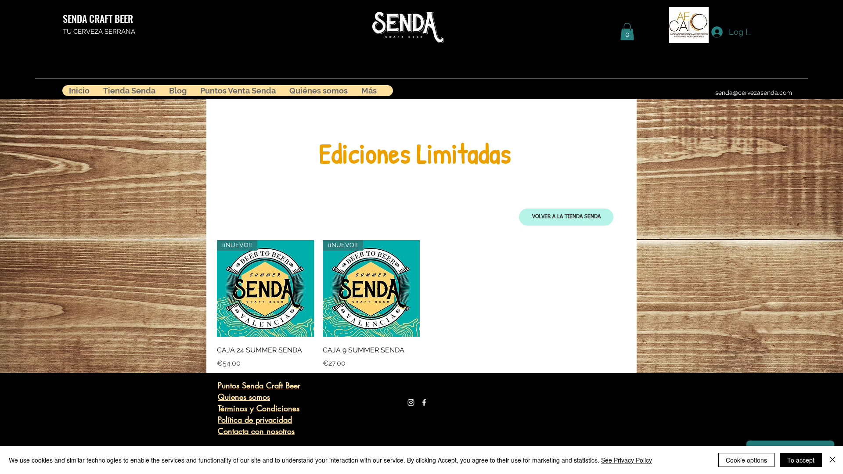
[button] (627, 31)
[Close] (832, 460)
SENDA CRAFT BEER (98, 18)
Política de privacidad (255, 419)
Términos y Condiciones (258, 408)
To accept (800, 460)
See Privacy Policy (626, 460)
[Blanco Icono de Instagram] (411, 402)
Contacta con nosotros (256, 431)
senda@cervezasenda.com (753, 92)
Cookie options (746, 460)
